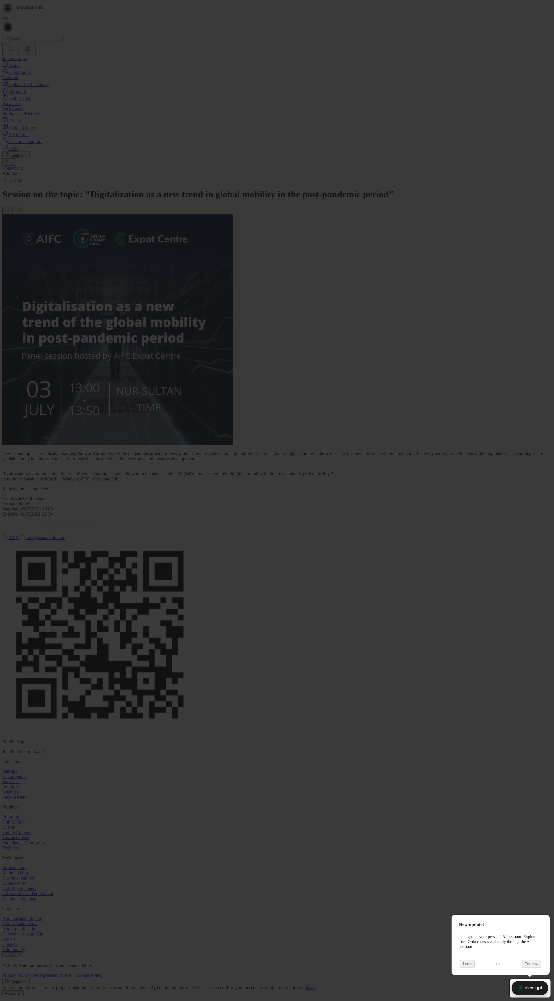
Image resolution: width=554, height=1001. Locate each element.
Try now (531, 964)
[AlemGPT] (530, 988)
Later (467, 964)
